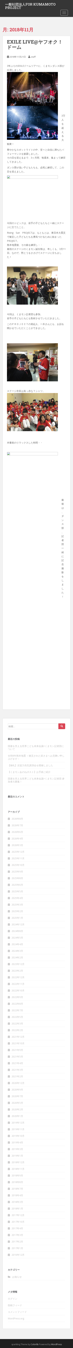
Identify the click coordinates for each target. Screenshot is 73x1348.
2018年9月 (17, 1175)
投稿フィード (15, 1305)
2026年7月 (17, 825)
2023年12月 (18, 964)
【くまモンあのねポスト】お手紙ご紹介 (29, 772)
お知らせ (17, 1276)
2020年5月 (17, 1102)
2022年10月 (18, 990)
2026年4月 (17, 838)
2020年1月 (17, 1116)
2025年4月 (17, 898)
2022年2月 (17, 1030)
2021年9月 (17, 1050)
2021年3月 (17, 1069)
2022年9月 (17, 997)
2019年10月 (18, 1135)
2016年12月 (18, 1254)
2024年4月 (17, 944)
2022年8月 (17, 1003)
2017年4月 (17, 1228)
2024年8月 (17, 931)
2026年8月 (17, 818)
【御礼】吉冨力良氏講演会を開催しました (30, 765)
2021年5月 (17, 1056)
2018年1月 (17, 1208)
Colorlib (35, 1344)
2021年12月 (18, 1036)
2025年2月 (17, 911)
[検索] (61, 726)
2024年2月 (17, 957)
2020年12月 (18, 1083)
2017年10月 (18, 1221)
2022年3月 (17, 1023)
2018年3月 (17, 1201)
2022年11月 (18, 983)
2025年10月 (18, 865)
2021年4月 (17, 1063)
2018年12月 (18, 1162)
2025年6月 (17, 884)
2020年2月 (17, 1109)
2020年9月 (17, 1089)
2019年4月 (17, 1142)
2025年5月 (17, 891)
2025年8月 (17, 878)
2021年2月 (17, 1076)
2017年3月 (17, 1235)
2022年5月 (17, 1016)
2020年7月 (17, 1096)
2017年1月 (17, 1248)
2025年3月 (17, 904)
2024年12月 (18, 924)
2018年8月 (17, 1182)
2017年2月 (17, 1241)
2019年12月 (18, 1122)
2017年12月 (18, 1215)
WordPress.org (16, 1318)
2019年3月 (17, 1149)
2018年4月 (17, 1195)
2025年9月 (17, 871)
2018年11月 (18, 1168)
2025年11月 (18, 858)
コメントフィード (17, 1311)
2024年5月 (17, 937)
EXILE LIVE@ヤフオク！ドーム (35, 44)
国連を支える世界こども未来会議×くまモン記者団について (36, 747)
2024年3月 (17, 950)
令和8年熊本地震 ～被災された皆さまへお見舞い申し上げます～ (36, 757)
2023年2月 (17, 970)
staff (33, 56)
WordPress (56, 1344)
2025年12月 (18, 851)
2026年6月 (17, 832)
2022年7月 (17, 1010)
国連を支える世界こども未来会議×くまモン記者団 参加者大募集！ (36, 780)
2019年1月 (17, 1155)
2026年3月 (17, 845)
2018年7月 (17, 1188)
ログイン (12, 1298)
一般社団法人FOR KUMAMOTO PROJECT (30, 5)
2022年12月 (18, 977)
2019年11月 (18, 1129)
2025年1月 (17, 917)
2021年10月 (18, 1043)
